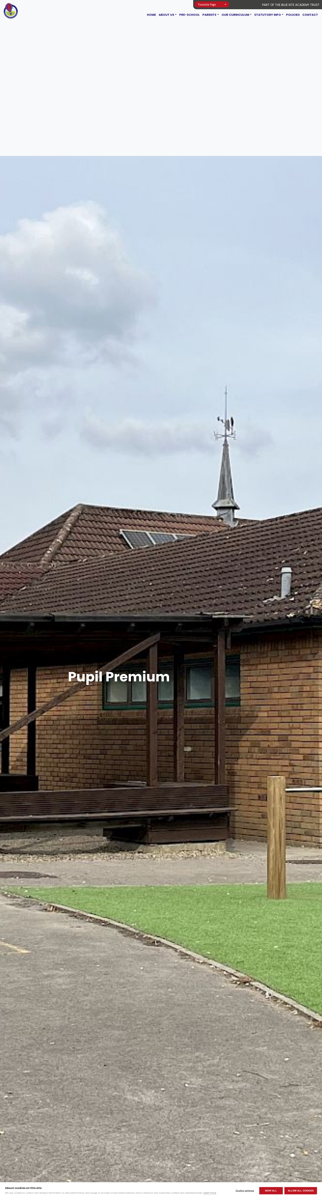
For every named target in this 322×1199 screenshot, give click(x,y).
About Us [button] (166, 15)
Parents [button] (209, 15)
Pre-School (189, 15)
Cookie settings (245, 1190)
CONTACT (310, 15)
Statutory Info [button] (267, 15)
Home (151, 15)
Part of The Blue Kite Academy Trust (290, 5)
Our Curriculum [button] (235, 15)
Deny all (271, 1190)
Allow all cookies (301, 1190)
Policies (293, 15)
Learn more (209, 1192)
